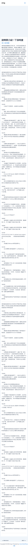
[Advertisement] (14, 21)
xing (3, 3)
